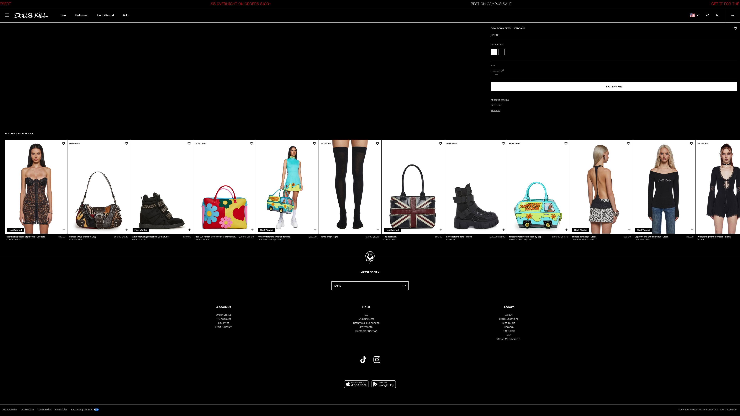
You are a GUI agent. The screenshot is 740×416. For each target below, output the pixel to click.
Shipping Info (366, 319)
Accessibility (61, 409)
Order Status (223, 315)
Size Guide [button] (496, 105)
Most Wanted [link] (105, 15)
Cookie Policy (44, 409)
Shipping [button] (495, 111)
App (508, 335)
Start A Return (223, 327)
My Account (224, 319)
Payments (366, 327)
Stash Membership (508, 339)
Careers (509, 327)
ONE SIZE (496, 71)
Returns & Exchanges (366, 323)
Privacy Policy (10, 409)
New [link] (63, 15)
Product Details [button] (500, 100)
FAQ (366, 315)
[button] (240, 4)
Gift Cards (509, 331)
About (508, 315)
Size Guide (508, 323)
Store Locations (508, 319)
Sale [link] (125, 15)
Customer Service (366, 331)
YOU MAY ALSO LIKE (19, 133)
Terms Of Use (27, 409)
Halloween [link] (81, 15)
